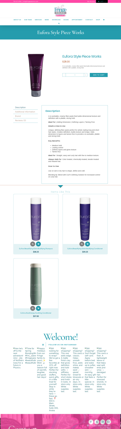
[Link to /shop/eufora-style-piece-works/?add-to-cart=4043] (87, 244)
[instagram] (102, 421)
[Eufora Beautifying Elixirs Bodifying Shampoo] (36, 195)
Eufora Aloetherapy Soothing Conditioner (36, 313)
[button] (59, 23)
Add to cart (98, 75)
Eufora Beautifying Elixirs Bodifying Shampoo (36, 248)
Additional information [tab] (25, 112)
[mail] (108, 421)
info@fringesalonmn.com (30, 1)
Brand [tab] (18, 116)
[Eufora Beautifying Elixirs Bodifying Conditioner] (85, 195)
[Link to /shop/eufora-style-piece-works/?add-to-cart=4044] (38, 244)
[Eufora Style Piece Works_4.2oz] (36, 75)
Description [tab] (20, 107)
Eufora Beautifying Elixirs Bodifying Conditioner (85, 248)
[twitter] (96, 421)
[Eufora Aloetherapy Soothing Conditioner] (36, 260)
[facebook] (90, 421)
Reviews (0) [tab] (20, 120)
